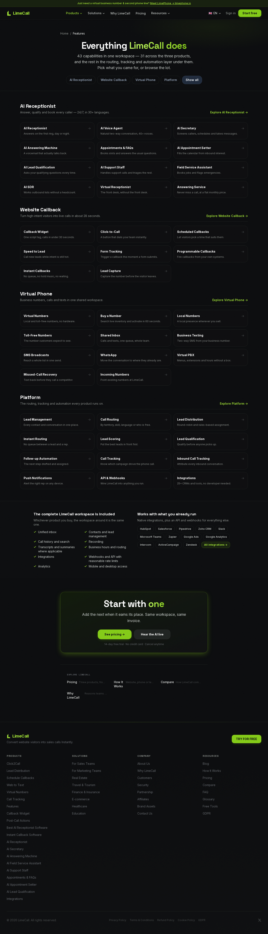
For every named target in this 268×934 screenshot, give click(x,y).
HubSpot (145, 528)
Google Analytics (216, 536)
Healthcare (79, 806)
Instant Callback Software (24, 834)
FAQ (205, 792)
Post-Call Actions (18, 820)
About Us (143, 763)
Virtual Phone (145, 80)
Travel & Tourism (83, 785)
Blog (206, 763)
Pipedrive (185, 528)
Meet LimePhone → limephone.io (170, 3)
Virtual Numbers (17, 792)
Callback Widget (18, 813)
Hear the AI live (152, 634)
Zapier (173, 536)
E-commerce (81, 799)
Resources (159, 13)
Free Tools (210, 806)
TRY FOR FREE (246, 739)
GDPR (207, 813)
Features (13, 806)
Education (79, 813)
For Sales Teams (83, 763)
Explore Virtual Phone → (230, 300)
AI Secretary (15, 849)
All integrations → (215, 544)
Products (72, 13)
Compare (209, 785)
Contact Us (144, 813)
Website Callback (114, 80)
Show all (192, 80)
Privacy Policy (117, 920)
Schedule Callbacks (20, 778)
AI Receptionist (81, 80)
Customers (144, 778)
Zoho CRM (204, 528)
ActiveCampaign (168, 544)
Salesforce (165, 528)
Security (143, 785)
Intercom (145, 544)
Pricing (141, 13)
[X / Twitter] (259, 920)
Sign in (231, 13)
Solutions (95, 13)
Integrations (15, 899)
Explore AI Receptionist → (229, 112)
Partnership (145, 792)
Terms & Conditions (142, 920)
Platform (170, 80)
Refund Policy (165, 920)
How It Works (212, 770)
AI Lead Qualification (21, 891)
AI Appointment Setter (22, 884)
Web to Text (15, 785)
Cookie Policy (186, 920)
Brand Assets (146, 806)
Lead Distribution (18, 770)
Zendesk (191, 544)
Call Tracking (16, 799)
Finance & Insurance (86, 792)
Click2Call (13, 763)
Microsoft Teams (150, 536)
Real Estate (79, 778)
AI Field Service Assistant (24, 863)
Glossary (209, 799)
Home (64, 33)
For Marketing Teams (86, 770)
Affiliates (143, 799)
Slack (221, 528)
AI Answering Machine (22, 856)
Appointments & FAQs (21, 877)
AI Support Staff (17, 870)
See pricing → (114, 634)
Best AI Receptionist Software (27, 827)
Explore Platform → (234, 403)
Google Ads (191, 536)
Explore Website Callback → (227, 216)
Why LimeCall (120, 13)
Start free (249, 13)
